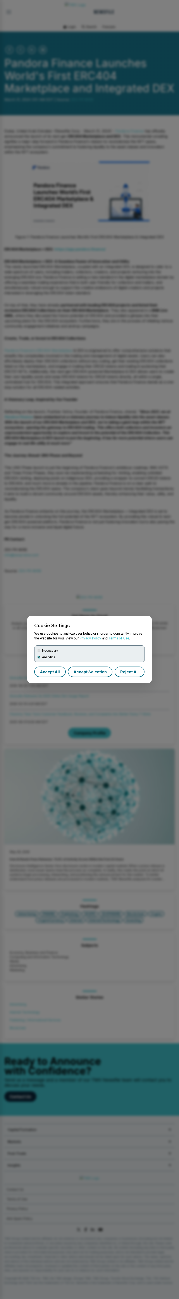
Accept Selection (90, 672)
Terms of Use (118, 638)
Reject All (129, 672)
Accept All (50, 672)
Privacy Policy (90, 638)
